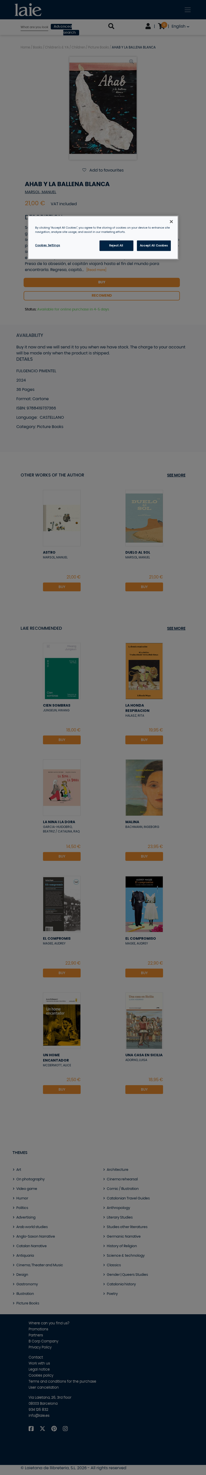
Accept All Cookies (154, 245)
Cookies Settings (47, 245)
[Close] (171, 221)
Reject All (116, 245)
